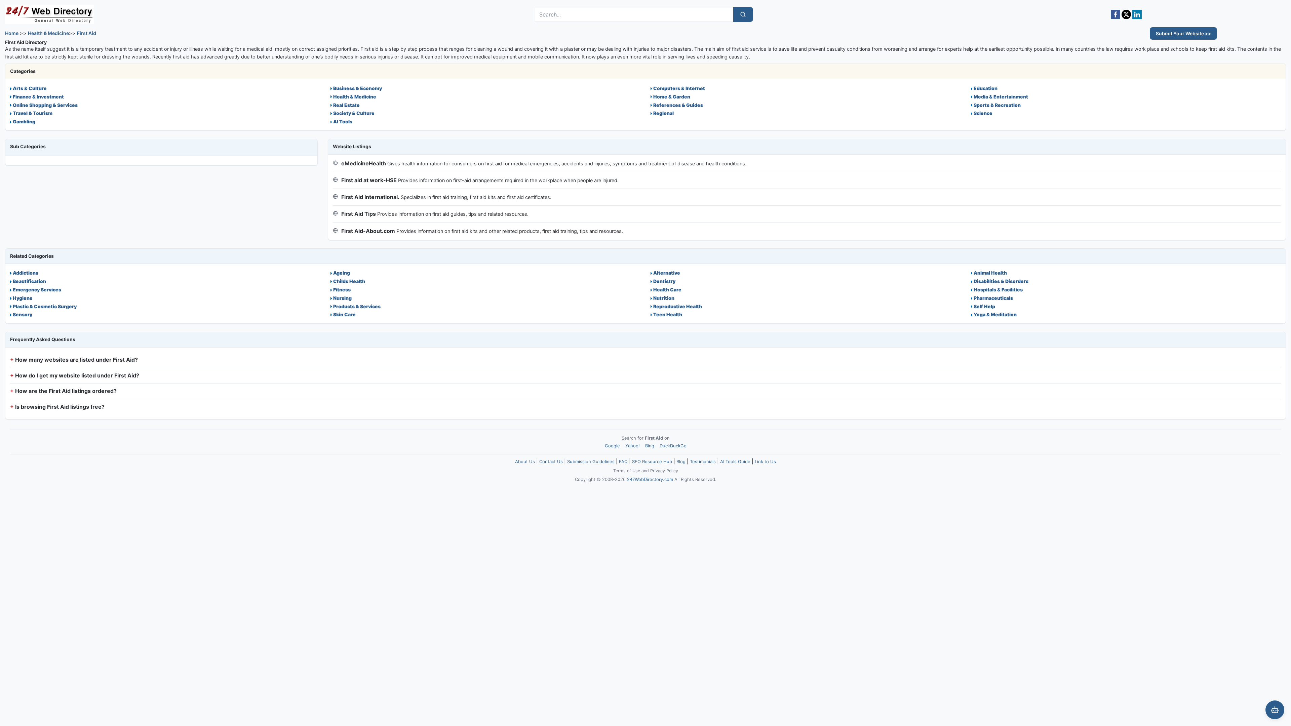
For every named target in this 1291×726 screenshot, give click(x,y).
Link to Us (765, 461)
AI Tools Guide (735, 461)
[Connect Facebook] (1115, 14)
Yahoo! (632, 445)
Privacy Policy (664, 470)
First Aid (86, 33)
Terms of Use (626, 470)
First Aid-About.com (368, 231)
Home (11, 33)
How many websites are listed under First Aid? (76, 359)
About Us (525, 461)
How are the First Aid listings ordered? (66, 391)
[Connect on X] (1126, 14)
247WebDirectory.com (650, 479)
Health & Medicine (48, 33)
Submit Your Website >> (1183, 33)
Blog (681, 461)
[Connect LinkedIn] (1137, 14)
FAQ (623, 461)
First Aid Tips (358, 213)
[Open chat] (1274, 709)
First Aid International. (370, 197)
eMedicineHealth (363, 163)
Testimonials (703, 461)
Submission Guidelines (591, 461)
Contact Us (551, 461)
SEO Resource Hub (652, 461)
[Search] (743, 14)
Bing (649, 445)
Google (612, 445)
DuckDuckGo (673, 445)
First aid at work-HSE (369, 180)
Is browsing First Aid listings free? (60, 406)
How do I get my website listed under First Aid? (77, 375)
